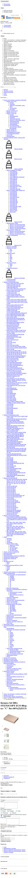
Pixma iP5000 (10, 464)
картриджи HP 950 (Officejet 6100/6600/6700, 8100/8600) (14, 511)
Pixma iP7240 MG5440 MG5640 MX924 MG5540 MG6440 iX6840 (17, 419)
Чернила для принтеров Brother (18, 228)
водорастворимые (11, 279)
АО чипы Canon (14, 550)
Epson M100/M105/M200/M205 (14, 362)
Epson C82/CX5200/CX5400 (14, 350)
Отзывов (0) (7, 778)
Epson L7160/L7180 (11, 361)
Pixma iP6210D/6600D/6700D (14, 468)
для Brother (9, 542)
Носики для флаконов (12, 235)
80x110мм (12, 580)
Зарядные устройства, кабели (14, 668)
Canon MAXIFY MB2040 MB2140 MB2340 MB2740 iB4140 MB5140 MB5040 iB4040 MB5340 (15, 436)
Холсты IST (10, 135)
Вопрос (2, 808)
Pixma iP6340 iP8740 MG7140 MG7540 (16, 448)
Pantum (11, 633)
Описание (6, 775)
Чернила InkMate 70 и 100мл (14, 170)
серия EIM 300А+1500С (16, 186)
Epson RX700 (10, 405)
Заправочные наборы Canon (11, 557)
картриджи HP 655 (11, 503)
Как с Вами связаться (6, 809)
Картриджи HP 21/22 (12, 486)
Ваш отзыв (3, 824)
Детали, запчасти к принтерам (11, 551)
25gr (11, 254)
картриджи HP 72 (11, 488)
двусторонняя (13, 108)
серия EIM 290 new (14, 197)
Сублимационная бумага (13, 133)
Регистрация (7, 4)
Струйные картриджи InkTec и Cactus (13, 565)
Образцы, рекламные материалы (15, 679)
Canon (8, 568)
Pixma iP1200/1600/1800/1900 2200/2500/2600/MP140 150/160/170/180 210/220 (17, 455)
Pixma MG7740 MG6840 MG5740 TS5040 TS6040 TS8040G (15, 429)
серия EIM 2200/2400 (15, 189)
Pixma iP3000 (10, 460)
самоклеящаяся (13, 124)
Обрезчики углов (11, 598)
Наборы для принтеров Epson (11, 282)
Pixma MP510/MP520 (12, 474)
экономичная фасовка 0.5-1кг (17, 651)
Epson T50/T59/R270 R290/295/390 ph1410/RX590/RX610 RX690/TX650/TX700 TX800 (15, 336)
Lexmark (12, 645)
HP (7, 570)
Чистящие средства (8, 561)
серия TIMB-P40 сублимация (17, 177)
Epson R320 (9, 390)
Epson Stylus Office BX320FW (14, 372)
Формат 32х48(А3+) (12, 131)
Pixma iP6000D (10, 467)
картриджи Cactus (11, 680)
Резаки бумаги (10, 616)
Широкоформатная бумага (13, 132)
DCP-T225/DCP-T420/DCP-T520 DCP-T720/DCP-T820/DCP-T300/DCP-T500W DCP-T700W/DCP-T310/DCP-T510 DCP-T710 (17, 519)
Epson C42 (9, 341)
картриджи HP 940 (11, 508)
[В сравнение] (4, 769)
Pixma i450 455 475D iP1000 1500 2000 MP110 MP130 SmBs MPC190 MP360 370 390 (16, 451)
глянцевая (12, 104)
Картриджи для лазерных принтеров (16, 629)
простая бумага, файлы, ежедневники (16, 127)
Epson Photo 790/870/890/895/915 (15, 365)
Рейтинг (3, 828)
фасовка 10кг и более (15, 652)
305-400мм (12, 605)
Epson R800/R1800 (11, 393)
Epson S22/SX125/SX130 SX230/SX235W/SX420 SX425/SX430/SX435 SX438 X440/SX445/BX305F (14, 327)
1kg (10, 260)
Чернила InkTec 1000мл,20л (14, 230)
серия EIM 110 (13, 183)
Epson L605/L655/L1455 (13, 360)
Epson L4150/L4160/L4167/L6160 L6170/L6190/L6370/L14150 (15, 305)
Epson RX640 (10, 404)
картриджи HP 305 (11, 487)
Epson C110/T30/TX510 (12, 339)
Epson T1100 (10, 409)
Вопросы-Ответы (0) (9, 777)
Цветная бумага (11, 136)
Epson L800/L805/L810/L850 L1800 (15, 314)
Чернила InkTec (18, 221)
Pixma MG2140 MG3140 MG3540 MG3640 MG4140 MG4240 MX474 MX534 (15, 423)
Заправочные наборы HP (10, 558)
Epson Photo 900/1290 (12, 366)
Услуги (5, 559)
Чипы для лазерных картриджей (15, 653)
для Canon (9, 539)
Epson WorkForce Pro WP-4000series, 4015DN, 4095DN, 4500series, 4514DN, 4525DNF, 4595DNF (16, 380)
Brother (8, 566)
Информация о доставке (10, 848)
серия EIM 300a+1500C (15, 206)
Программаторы (8, 554)
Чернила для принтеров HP (17, 227)
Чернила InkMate (18, 169)
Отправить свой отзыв (6, 831)
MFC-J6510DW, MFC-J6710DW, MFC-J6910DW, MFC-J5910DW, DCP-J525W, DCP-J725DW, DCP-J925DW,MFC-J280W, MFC (17, 533)
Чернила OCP (17, 245)
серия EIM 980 (13, 207)
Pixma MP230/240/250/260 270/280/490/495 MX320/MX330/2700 (16, 472)
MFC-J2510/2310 (11, 530)
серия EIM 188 (13, 199)
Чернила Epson (18, 159)
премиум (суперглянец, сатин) (17, 120)
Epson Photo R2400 (11, 398)
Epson (8, 569)
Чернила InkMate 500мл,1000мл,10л (16, 190)
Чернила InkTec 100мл (12, 223)
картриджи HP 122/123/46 (13, 494)
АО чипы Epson (14, 547)
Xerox (11, 637)
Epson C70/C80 (10, 349)
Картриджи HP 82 (11, 490)
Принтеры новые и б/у (9, 553)
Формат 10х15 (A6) (11, 101)
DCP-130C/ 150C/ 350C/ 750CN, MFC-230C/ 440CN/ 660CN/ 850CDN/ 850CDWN (16, 524)
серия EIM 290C (14, 173)
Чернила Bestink (18, 149)
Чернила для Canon (11, 248)
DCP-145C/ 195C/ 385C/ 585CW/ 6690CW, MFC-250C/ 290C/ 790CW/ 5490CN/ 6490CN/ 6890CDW (16, 528)
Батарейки (9, 667)
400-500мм (12, 606)
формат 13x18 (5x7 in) (12, 110)
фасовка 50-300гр (14, 649)
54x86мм (12, 576)
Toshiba (11, 644)
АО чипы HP (13, 549)
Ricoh (11, 647)
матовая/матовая (14, 116)
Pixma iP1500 (10, 457)
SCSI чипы (12, 546)
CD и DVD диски (11, 664)
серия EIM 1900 (14, 201)
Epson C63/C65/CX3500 (13, 345)
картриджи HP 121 (11, 492)
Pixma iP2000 (10, 459)
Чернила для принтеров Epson (17, 224)
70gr (11, 249)
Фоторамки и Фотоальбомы (11, 660)
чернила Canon (13, 210)
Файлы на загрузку (8, 92)
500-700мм (12, 608)
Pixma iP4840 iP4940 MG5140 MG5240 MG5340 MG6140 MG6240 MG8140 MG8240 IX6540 (16, 446)
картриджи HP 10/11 (12, 514)
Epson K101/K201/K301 (13, 358)
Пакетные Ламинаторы (12, 588)
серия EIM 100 (13, 182)
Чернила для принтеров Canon (17, 225)
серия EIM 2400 (14, 202)
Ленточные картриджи (12, 683)
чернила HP (13, 211)
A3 (10, 585)
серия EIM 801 (13, 171)
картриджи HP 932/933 (12, 507)
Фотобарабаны (10, 628)
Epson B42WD (10, 338)
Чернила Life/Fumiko (19, 278)
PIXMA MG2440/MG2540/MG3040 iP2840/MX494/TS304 (15, 426)
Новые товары (10, 672)
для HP (8, 541)
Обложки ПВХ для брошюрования (15, 600)
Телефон (3, 800)
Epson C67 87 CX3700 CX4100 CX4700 (17, 347)
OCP (8, 564)
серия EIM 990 (13, 195)
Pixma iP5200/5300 (11, 466)
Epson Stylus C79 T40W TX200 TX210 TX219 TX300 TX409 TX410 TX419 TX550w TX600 (16, 332)
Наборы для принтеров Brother (11, 515)
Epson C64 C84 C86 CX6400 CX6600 (16, 346)
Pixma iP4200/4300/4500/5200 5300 (15, 463)
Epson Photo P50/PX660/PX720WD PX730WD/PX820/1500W (15, 323)
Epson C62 (9, 343)
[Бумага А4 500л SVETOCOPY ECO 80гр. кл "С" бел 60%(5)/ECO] (11, 726)
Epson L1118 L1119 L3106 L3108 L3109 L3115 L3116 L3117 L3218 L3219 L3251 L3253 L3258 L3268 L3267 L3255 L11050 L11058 (17, 301)
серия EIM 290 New (15, 185)
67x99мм (12, 577)
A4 (10, 584)
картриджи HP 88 (11, 491)
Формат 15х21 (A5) (11, 112)
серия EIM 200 (13, 174)
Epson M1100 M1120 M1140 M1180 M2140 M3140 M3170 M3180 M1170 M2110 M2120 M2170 (16, 320)
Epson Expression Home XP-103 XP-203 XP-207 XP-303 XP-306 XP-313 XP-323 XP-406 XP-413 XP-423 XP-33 (16, 353)
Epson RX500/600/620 (12, 408)
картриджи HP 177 (11, 499)
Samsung (12, 635)
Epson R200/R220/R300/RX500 (14, 368)
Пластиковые (13, 593)
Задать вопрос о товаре (6, 785)
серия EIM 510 (13, 187)
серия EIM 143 (13, 181)
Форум (5, 95)
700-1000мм (13, 609)
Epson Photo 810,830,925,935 (14, 364)
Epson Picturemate (11, 394)
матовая (12, 102)
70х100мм (12, 578)
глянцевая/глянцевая (15, 118)
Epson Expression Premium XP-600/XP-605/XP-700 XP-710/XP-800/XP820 (16, 356)
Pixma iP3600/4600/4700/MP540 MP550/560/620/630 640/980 (14, 442)
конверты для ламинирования (14, 615)
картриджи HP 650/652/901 (13, 502)
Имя (2, 794)
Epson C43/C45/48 (11, 342)
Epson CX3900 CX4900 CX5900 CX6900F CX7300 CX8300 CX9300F (16, 402)
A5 (10, 582)
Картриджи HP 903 (11, 506)
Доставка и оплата (8, 91)
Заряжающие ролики (12, 655)
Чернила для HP (11, 253)
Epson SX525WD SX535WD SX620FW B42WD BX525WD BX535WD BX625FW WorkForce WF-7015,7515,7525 (16, 375)
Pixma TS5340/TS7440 (12, 431)
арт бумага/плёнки (14, 125)
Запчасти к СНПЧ (14, 545)
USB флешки (10, 665)
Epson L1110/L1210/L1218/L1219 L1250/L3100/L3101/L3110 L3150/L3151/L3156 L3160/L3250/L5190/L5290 (15, 292)
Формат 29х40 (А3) (11, 129)
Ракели (8, 656)
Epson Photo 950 (11, 396)
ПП (10, 612)
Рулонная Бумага (14, 687)
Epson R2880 (10, 413)
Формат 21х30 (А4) (11, 113)
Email (2, 801)
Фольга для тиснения (12, 601)
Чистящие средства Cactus (10, 659)
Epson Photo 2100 (11, 397)
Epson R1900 (10, 411)
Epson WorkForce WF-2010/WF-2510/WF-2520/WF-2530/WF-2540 (17, 383)
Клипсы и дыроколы (12, 620)
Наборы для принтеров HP (10, 478)
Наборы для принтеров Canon (11, 415)
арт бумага (12, 109)
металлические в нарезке (16, 592)
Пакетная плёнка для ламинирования (16, 574)
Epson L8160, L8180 (12, 317)
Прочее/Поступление (9, 671)
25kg (11, 261)
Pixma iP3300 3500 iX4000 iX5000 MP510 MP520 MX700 (15, 439)
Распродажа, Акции (9, 624)
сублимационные (11, 280)
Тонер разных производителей (14, 648)
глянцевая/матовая (14, 121)
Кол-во (5, 761)
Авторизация (7, 5)
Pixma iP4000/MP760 (12, 462)
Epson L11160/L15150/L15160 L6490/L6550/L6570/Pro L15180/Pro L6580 (15, 297)
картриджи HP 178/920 (12, 500)
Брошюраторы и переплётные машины (16, 617)
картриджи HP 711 (11, 504)
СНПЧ (5, 537)
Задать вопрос (7, 816)
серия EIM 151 (13, 175)
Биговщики (9, 619)
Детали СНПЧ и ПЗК (12, 543)
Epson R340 (9, 392)
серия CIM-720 (13, 178)
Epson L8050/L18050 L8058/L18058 (15, 315)
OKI (11, 643)
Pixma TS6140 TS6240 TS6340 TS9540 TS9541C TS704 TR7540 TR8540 (16, 433)
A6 (10, 581)
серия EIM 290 (13, 194)
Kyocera (12, 639)
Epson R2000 (10, 412)
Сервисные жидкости (12, 268)
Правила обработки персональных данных (14, 849)
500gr (11, 258)
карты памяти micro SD (12, 670)
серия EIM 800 (13, 179)
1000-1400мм (13, 610)
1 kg (11, 252)
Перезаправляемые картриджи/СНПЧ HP (14, 555)
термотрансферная (14, 122)
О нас (5, 93)
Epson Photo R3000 (11, 400)
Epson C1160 (10, 407)
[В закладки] (2, 769)
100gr (11, 250)
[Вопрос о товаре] (1, 769)
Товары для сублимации (10, 657)
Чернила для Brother (12, 246)
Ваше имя (3, 817)
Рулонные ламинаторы (12, 597)
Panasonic (12, 640)
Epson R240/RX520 (11, 388)
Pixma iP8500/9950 (11, 470)
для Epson (9, 538)
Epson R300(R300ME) (12, 389)
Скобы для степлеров (12, 602)
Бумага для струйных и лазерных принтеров (15, 100)
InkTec (8, 562)
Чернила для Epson (11, 262)
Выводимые (10, 682)
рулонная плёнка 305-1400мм (14, 604)
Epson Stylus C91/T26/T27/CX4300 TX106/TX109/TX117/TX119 (15, 370)
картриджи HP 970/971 (12, 513)
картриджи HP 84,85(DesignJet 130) (15, 495)
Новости (6, 89)
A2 (10, 586)
